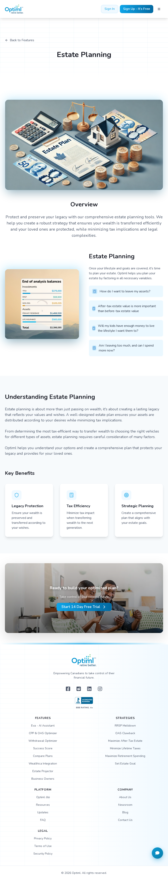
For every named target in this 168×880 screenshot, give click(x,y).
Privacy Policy (43, 838)
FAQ (43, 820)
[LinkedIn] (89, 689)
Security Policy (42, 854)
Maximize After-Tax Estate (125, 741)
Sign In (109, 9)
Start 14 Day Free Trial (80, 606)
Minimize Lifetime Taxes (125, 748)
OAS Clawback (125, 733)
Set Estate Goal (125, 764)
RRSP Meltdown (125, 726)
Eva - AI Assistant (42, 726)
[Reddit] (79, 689)
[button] (157, 853)
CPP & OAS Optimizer (43, 733)
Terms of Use (43, 846)
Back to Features (22, 40)
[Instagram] (100, 689)
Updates (42, 812)
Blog (125, 812)
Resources (43, 805)
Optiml (43, 797)
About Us (125, 797)
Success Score (42, 748)
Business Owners (42, 779)
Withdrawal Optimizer (42, 741)
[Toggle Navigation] (159, 9)
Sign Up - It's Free (136, 9)
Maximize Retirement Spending (125, 756)
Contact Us (125, 820)
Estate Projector (42, 771)
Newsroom (125, 805)
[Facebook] (68, 689)
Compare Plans (43, 756)
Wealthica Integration (43, 764)
